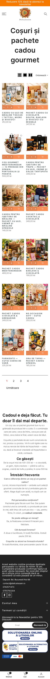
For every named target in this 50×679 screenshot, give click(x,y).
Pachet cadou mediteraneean (12, 269)
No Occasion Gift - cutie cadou (34, 315)
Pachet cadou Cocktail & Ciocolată (35, 216)
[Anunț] (25, 2)
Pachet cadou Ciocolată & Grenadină (11, 315)
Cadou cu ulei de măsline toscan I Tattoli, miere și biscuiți (12, 116)
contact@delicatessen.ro (14, 583)
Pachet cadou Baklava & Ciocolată (35, 270)
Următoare (12, 387)
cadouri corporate (33, 513)
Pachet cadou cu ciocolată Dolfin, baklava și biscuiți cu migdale (37, 117)
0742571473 (8, 587)
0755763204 (9, 590)
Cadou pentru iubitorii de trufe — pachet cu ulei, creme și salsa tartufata (37, 167)
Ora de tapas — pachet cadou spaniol (36, 360)
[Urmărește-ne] (4, 595)
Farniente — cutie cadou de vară (11, 360)
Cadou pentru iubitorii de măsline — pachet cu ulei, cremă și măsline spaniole (12, 221)
